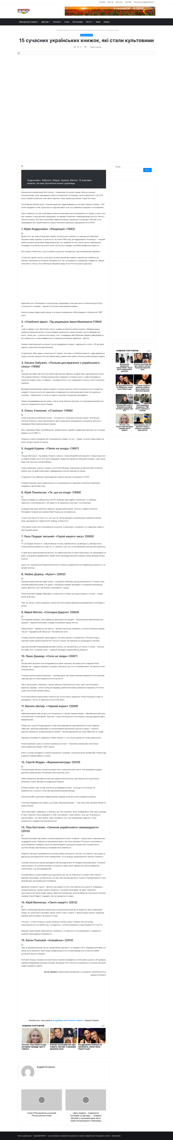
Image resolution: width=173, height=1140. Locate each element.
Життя (88, 22)
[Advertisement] (63, 284)
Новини (106, 22)
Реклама (128, 2)
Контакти (119, 2)
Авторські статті (69, 30)
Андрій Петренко (46, 1067)
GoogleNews (58, 1020)
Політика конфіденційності (144, 2)
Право (98, 22)
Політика (56, 22)
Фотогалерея (78, 22)
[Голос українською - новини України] (23, 11)
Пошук (117, 167)
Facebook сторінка (74, 1020)
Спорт (66, 22)
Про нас (111, 2)
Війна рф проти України (28, 22)
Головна (102, 2)
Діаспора (45, 22)
